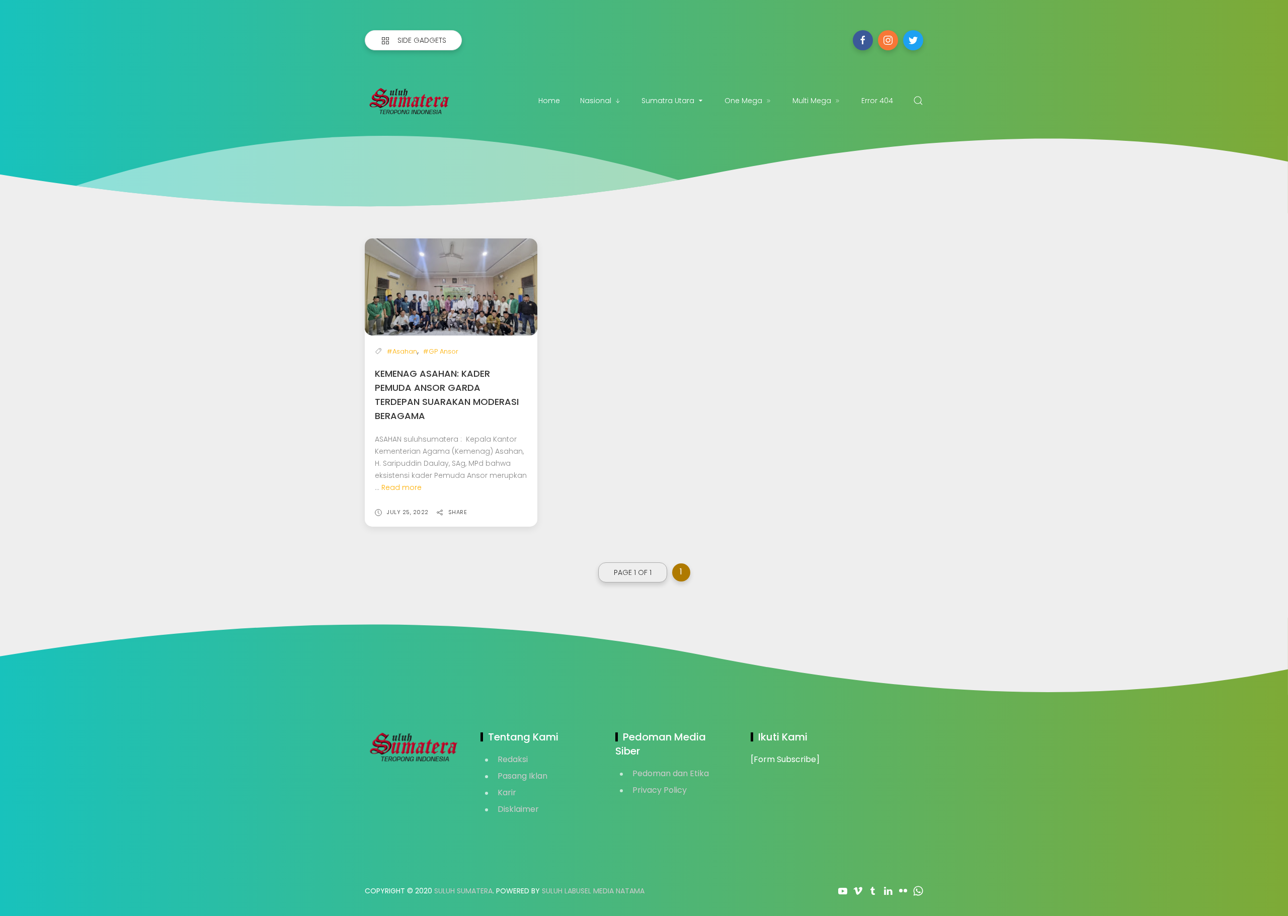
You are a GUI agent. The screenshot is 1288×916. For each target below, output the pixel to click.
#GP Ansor (440, 351)
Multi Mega (811, 101)
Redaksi (513, 759)
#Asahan (402, 351)
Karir (507, 792)
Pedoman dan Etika (670, 773)
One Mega (743, 101)
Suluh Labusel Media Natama (593, 891)
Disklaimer (518, 809)
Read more (401, 487)
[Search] (918, 101)
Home (549, 101)
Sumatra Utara (667, 101)
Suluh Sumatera (463, 891)
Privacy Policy (659, 790)
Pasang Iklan (522, 776)
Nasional (595, 101)
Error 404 (877, 101)
